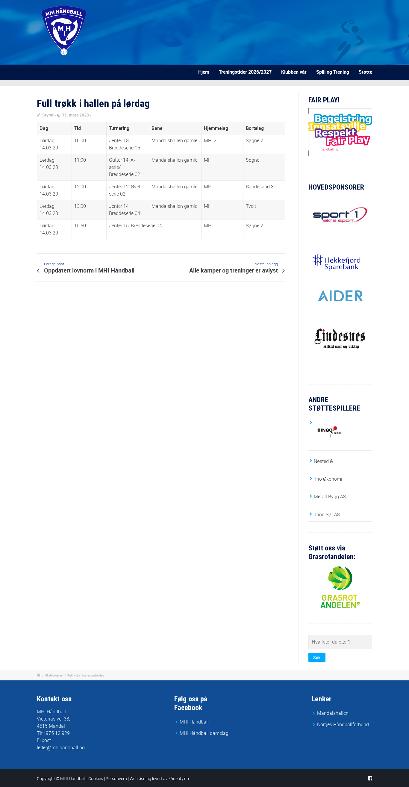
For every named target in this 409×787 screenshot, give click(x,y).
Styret (48, 115)
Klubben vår (294, 72)
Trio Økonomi (328, 479)
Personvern (116, 778)
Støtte (365, 72)
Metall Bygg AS (330, 496)
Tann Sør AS (327, 514)
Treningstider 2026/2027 (245, 72)
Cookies (95, 778)
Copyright (46, 778)
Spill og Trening (332, 72)
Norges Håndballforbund (343, 724)
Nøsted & (323, 461)
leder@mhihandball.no (61, 747)
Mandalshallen (333, 713)
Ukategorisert (54, 675)
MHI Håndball (194, 721)
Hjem (203, 72)
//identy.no (179, 778)
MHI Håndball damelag (204, 733)
